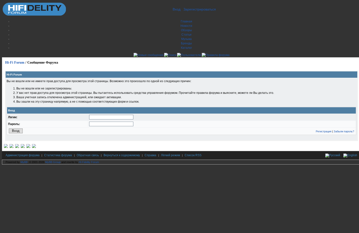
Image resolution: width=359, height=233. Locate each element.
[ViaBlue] (17, 147)
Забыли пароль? (344, 131)
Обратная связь (88, 155)
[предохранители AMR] (6, 147)
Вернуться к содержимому (122, 155)
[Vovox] (34, 147)
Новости (186, 26)
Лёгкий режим (170, 155)
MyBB (24, 162)
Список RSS (193, 155)
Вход (176, 9)
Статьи (186, 34)
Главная (186, 21)
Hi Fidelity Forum (89, 162)
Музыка (186, 39)
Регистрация (323, 131)
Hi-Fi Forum (14, 62)
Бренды (186, 43)
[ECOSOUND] (23, 147)
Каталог (186, 47)
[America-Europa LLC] (11, 147)
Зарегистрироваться (199, 9)
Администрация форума (23, 155)
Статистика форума (58, 155)
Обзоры (186, 30)
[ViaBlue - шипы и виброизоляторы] (28, 147)
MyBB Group (53, 162)
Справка (150, 155)
